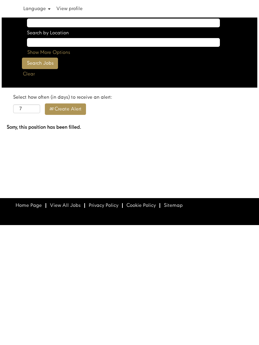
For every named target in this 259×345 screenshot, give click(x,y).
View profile (69, 8)
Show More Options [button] (48, 52)
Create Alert (67, 109)
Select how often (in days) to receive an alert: (62, 97)
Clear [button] (29, 74)
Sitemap (173, 205)
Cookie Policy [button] (141, 205)
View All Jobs (65, 205)
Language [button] (35, 8)
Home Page (29, 205)
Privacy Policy (103, 205)
